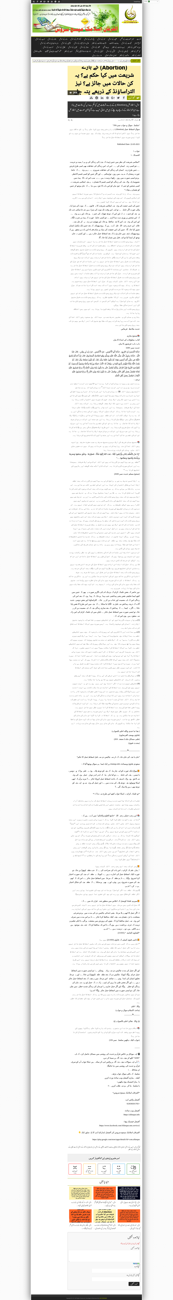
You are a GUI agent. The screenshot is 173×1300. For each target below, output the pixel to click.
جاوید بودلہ (136, 120)
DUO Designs (103, 1298)
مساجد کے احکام (68, 51)
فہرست (139, 39)
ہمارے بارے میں (97, 55)
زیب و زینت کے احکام (118, 47)
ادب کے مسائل (40, 39)
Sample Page (137, 1)
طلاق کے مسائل (60, 47)
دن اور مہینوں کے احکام (134, 47)
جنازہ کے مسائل (52, 39)
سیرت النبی (106, 47)
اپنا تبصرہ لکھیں (135, 1248)
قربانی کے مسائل (98, 51)
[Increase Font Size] (72, 120)
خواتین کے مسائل (66, 43)
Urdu (146, 1)
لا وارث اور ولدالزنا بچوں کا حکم (83, 51)
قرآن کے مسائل (110, 51)
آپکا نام (136, 1266)
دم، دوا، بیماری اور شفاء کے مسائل (49, 43)
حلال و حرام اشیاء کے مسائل (81, 43)
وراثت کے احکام (124, 55)
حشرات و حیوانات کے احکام (99, 43)
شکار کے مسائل (96, 47)
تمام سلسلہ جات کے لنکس (127, 39)
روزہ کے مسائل (63, 39)
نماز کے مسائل (101, 39)
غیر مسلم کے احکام (135, 51)
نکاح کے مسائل (72, 47)
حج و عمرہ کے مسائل (89, 39)
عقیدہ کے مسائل (112, 39)
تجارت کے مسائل (126, 43)
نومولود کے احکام (136, 55)
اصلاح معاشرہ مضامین (111, 55)
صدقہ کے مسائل (84, 47)
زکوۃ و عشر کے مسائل (75, 39)
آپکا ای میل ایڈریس (133, 1275)
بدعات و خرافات (114, 43)
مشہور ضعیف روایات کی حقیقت (53, 51)
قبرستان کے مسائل (123, 51)
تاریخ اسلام (137, 43)
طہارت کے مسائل (48, 47)
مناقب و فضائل (38, 51)
